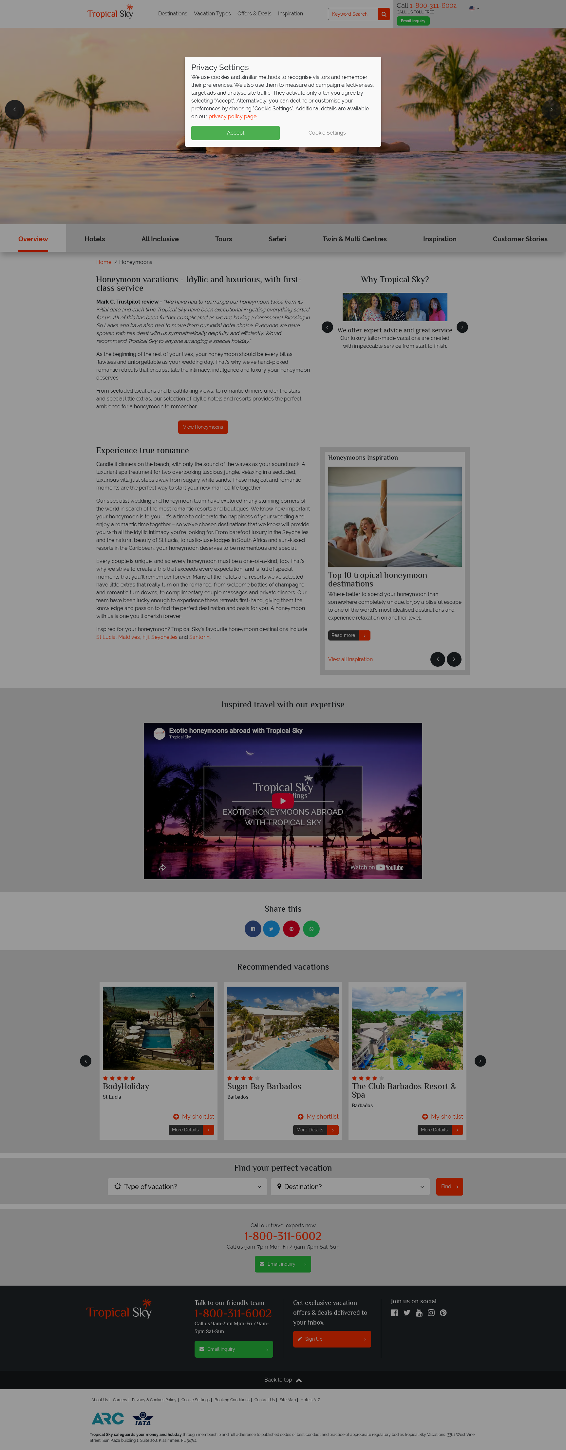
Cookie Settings (327, 133)
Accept (235, 133)
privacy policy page (232, 116)
